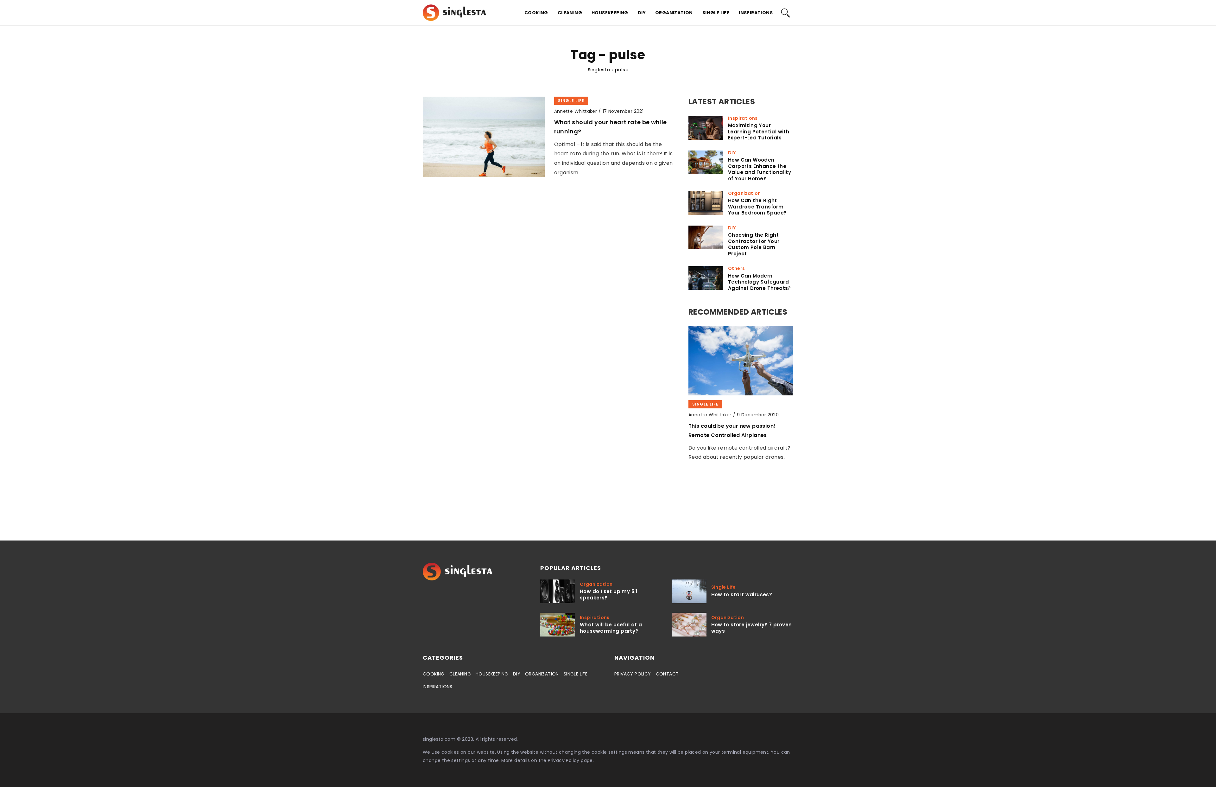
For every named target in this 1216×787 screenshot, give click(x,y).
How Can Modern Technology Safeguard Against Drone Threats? (759, 282)
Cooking (536, 13)
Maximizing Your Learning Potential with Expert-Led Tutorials (758, 131)
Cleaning (570, 13)
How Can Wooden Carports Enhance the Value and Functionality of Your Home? (759, 169)
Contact (667, 674)
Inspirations (756, 13)
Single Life (715, 13)
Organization (674, 13)
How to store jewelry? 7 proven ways (751, 628)
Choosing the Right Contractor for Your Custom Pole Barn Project (754, 244)
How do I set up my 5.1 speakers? (608, 594)
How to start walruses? (741, 595)
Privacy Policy (564, 760)
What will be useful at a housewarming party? (611, 628)
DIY (642, 13)
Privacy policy (632, 674)
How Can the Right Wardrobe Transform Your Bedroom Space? (757, 206)
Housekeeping (610, 13)
